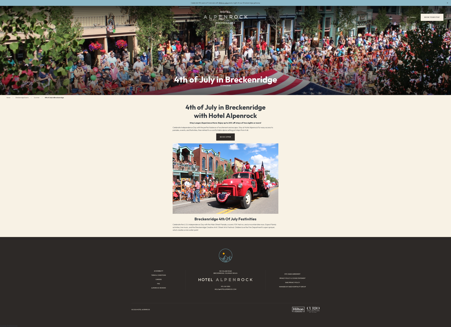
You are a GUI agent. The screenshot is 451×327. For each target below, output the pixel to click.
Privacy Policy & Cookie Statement (292, 278)
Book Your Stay (432, 17)
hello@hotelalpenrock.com (225, 289)
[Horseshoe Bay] (225, 17)
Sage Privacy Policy (292, 282)
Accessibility (158, 271)
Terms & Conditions (158, 275)
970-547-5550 (225, 286)
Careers (159, 279)
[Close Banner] (447, 3)
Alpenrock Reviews (158, 288)
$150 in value (224, 3)
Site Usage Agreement (292, 274)
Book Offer (225, 137)
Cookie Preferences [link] (8, 325)
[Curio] (313, 309)
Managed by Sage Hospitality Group (292, 287)
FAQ (158, 284)
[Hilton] (298, 309)
